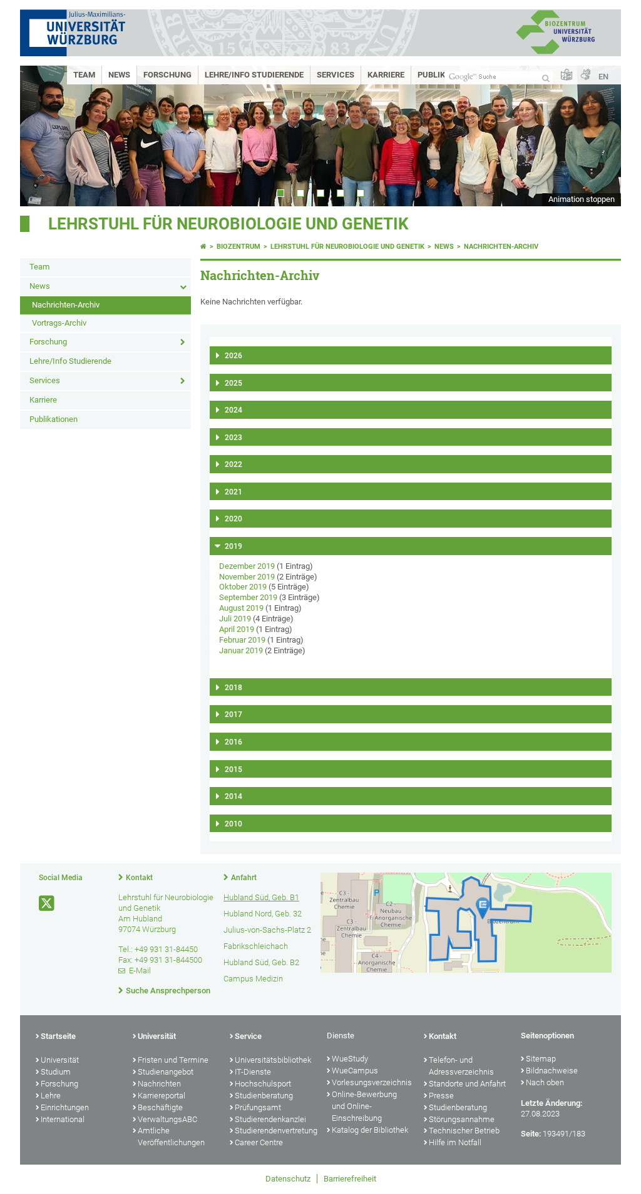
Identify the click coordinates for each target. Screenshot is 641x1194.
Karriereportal (161, 1095)
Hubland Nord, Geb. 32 (262, 913)
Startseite (58, 1036)
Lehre (51, 1095)
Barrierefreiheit (350, 1178)
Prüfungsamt (258, 1107)
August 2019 (241, 608)
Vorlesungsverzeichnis (371, 1082)
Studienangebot (165, 1071)
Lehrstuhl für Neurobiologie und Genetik (228, 223)
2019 (233, 546)
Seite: (531, 1133)
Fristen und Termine (173, 1060)
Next (599, 136)
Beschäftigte (160, 1107)
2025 (233, 383)
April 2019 (236, 629)
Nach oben (545, 1082)
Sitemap (541, 1058)
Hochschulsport (263, 1083)
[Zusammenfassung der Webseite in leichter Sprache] (566, 75)
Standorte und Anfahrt (467, 1083)
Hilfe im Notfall (455, 1142)
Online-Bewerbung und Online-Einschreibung (364, 1106)
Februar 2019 (242, 640)
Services (335, 74)
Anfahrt (244, 877)
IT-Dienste (253, 1071)
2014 (233, 796)
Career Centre (259, 1142)
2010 (233, 824)
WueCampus (355, 1070)
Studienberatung (264, 1095)
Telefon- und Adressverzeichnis (461, 1065)
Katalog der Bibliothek (370, 1130)
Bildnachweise (552, 1070)
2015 (233, 769)
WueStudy (350, 1058)
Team (84, 74)
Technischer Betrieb (464, 1130)
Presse (441, 1095)
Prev (42, 136)
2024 (233, 410)
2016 (233, 742)
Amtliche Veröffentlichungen (171, 1136)
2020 (233, 518)
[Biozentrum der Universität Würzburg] (555, 53)
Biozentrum (238, 247)
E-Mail (140, 970)
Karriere (385, 74)
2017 (233, 714)
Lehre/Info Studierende (254, 74)
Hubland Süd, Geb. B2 (261, 962)
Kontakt (139, 877)
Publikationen (53, 419)
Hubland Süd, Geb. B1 (261, 897)
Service (248, 1036)
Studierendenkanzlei (270, 1119)
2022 (233, 464)
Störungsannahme (462, 1119)
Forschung (167, 74)
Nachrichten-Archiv (66, 304)
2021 (233, 492)
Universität (60, 1060)
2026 (233, 355)
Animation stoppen (581, 199)
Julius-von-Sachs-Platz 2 (267, 930)
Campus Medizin (253, 978)
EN (603, 76)
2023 (233, 437)
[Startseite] (203, 247)
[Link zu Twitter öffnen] (47, 904)
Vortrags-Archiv (59, 323)
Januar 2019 (241, 650)
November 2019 (247, 576)
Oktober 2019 (243, 586)
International (63, 1119)
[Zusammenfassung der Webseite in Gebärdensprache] (585, 75)
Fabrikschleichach (255, 946)
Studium (56, 1071)
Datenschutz (287, 1178)
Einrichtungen (65, 1107)
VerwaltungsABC (167, 1119)
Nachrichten (159, 1083)
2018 (233, 687)
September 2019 (248, 597)
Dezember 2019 (247, 566)
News (119, 74)
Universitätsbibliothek (273, 1060)
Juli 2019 (235, 618)
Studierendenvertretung (274, 1130)
